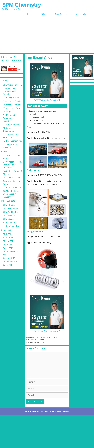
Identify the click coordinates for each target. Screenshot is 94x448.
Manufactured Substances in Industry (42, 337)
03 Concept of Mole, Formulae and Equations (12, 165)
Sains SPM (8, 248)
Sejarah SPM (9, 258)
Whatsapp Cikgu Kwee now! (47, 100)
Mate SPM (8, 244)
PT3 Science (9, 222)
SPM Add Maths (10, 212)
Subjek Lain (81, 14)
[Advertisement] (47, 36)
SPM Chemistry (21, 5)
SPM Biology (9, 219)
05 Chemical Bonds (12, 101)
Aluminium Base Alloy (36, 342)
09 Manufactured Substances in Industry (11, 118)
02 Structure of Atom (12, 85)
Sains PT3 (7, 265)
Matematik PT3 (10, 261)
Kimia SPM (8, 237)
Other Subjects (61, 14)
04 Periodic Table (11, 98)
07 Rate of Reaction (12, 187)
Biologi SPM (8, 241)
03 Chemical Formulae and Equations (9, 91)
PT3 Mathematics (11, 226)
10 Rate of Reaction (12, 124)
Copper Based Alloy (36, 340)
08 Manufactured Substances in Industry (11, 194)
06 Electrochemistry (12, 105)
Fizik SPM (7, 234)
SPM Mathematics (11, 208)
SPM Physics (9, 205)
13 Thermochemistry (12, 141)
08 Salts (7, 112)
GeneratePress (63, 411)
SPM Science (9, 215)
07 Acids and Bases (12, 108)
